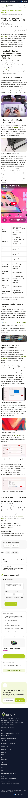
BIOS (2, 754)
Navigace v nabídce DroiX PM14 (12, 625)
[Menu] (3, 6)
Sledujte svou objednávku (8, 778)
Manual (3, 767)
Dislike (15, 545)
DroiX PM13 (4, 36)
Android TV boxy (5, 740)
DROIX (7, 552)
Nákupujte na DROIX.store (8, 773)
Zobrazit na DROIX (14, 656)
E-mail (16, 591)
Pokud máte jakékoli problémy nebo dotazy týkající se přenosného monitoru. (14, 617)
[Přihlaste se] (25, 6)
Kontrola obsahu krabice (10, 620)
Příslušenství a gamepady (16, 10)
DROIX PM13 (4, 12)
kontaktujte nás (5, 69)
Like (7, 545)
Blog (2, 776)
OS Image (4, 759)
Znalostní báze (5, 10)
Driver (3, 757)
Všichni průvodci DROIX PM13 (14, 670)
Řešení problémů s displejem (11, 631)
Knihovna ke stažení (7, 749)
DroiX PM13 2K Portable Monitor (12, 648)
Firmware (3, 752)
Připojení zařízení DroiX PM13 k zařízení (14, 623)
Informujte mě (19, 700)
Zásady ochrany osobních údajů (10, 783)
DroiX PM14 (16, 435)
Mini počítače (5, 735)
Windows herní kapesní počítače (10, 730)
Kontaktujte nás (5, 781)
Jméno (7, 591)
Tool (2, 762)
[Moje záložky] (20, 6)
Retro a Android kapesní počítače (10, 733)
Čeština (25, 1)
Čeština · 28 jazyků (20, 794)
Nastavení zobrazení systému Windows (14, 628)
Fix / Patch (4, 764)
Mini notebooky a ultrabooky (9, 738)
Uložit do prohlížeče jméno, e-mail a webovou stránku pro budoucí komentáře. (14, 599)
